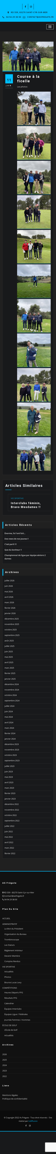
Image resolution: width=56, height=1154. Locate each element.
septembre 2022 (12, 837)
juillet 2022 (9, 843)
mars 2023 (9, 805)
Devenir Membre (12, 973)
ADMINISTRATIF (9, 941)
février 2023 (10, 810)
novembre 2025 (12, 641)
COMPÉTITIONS (9, 1005)
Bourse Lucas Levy (12, 999)
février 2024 (10, 750)
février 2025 (10, 690)
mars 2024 (9, 745)
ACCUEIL (6, 935)
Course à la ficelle (28, 78)
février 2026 (10, 625)
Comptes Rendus (12, 978)
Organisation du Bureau (15, 951)
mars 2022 (9, 865)
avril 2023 (9, 799)
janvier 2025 (10, 696)
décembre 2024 (12, 701)
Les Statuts (9, 962)
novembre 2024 (12, 707)
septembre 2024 (12, 717)
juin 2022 (9, 848)
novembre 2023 (12, 766)
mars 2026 (9, 619)
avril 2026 (9, 614)
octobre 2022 (11, 832)
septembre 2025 (12, 652)
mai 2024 (9, 734)
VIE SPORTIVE (8, 984)
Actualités (8, 988)
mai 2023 (9, 794)
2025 (4, 1077)
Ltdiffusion (32, 1138)
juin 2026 (9, 603)
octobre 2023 (11, 772)
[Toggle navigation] (50, 26)
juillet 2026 (9, 597)
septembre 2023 (12, 777)
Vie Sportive (43, 525)
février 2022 (10, 870)
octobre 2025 (11, 647)
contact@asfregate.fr (40, 17)
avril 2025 (9, 679)
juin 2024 (9, 728)
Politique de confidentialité (14, 1116)
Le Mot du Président (13, 946)
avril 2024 (9, 739)
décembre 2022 (12, 821)
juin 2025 (9, 668)
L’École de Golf (10, 1047)
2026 (4, 1071)
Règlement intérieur (13, 967)
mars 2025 (9, 685)
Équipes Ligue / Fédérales (16, 1031)
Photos (7, 994)
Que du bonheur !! (13, 567)
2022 (4, 1093)
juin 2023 (9, 788)
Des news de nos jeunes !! (17, 556)
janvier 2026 (10, 630)
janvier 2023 (10, 816)
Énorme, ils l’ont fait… (15, 550)
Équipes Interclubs (12, 1026)
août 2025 (9, 657)
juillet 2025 (9, 663)
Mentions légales (10, 1112)
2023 (4, 1088)
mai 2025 (9, 674)
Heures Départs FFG (13, 1009)
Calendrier (9, 1020)
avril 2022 (9, 859)
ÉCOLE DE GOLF (9, 1042)
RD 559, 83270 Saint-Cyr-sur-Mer (29, 12)
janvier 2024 (10, 756)
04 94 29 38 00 (13, 17)
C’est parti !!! (11, 561)
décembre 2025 (12, 636)
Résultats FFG (10, 1015)
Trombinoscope (11, 956)
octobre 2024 (11, 712)
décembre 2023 (12, 761)
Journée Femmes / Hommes (17, 1037)
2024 (4, 1082)
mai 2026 (9, 608)
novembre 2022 (12, 827)
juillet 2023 (9, 783)
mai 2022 (9, 854)
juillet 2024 (9, 723)
